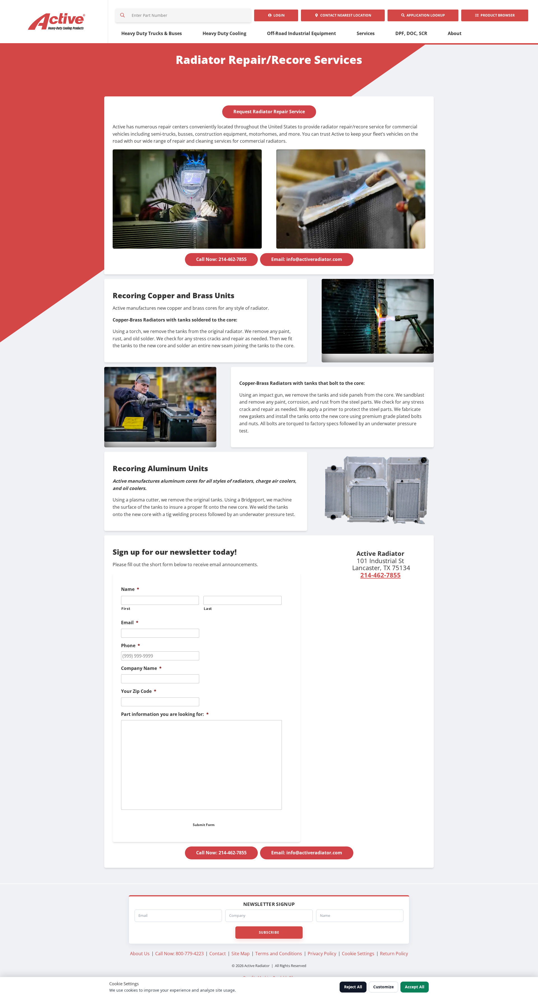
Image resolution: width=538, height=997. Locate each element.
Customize (383, 986)
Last (208, 608)
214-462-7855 (380, 575)
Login (278, 15)
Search (122, 15)
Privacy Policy (322, 953)
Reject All (353, 986)
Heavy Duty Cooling (224, 33)
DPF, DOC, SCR (411, 33)
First (125, 608)
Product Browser (497, 15)
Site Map (240, 953)
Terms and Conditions (278, 953)
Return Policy (394, 953)
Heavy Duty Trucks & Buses (151, 33)
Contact (345, 15)
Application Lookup (425, 15)
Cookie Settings (358, 953)
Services (366, 33)
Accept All (414, 986)
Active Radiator (57, 21)
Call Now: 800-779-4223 (179, 953)
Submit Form (204, 824)
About (455, 33)
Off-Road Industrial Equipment (301, 33)
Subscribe (269, 932)
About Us (140, 953)
